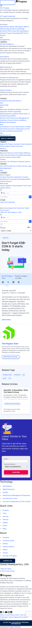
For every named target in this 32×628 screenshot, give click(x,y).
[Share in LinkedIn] (13, 282)
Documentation (10, 155)
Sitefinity (15, 114)
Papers (21, 153)
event (4, 378)
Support (3, 142)
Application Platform (7, 111)
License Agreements (15, 617)
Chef (7, 118)
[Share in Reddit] (19, 282)
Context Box (15, 31)
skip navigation (7, 2)
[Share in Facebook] (3, 282)
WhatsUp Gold (5, 122)
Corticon (26, 109)
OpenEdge (17, 111)
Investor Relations (6, 186)
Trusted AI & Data (6, 101)
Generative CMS (5, 31)
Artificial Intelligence (7, 44)
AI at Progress (4, 8)
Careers (2, 188)
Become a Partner (16, 166)
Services (3, 148)
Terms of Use (4, 615)
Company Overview (6, 177)
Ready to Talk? (17, 212)
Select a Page (6, 231)
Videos (2, 155)
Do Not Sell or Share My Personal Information (16, 623)
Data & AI (5, 238)
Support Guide (10, 146)
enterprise (17, 375)
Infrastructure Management (9, 77)
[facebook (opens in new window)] (1, 613)
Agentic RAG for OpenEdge (15, 29)
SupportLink (12, 208)
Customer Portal (19, 144)
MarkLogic (3, 109)
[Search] (1, 190)
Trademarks (18, 595)
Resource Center (13, 153)
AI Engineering (5, 39)
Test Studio (4, 129)
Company (4, 172)
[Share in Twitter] (8, 282)
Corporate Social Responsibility (19, 179)
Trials (4, 513)
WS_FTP (8, 135)
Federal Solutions (6, 90)
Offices (8, 188)
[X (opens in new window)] (4, 613)
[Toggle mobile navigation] (1, 224)
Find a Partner (5, 166)
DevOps (2, 118)
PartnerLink (20, 208)
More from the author (10, 356)
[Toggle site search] (1, 214)
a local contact (10, 571)
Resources (4, 151)
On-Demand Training (23, 161)
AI (1, 6)
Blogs (29, 155)
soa (10, 378)
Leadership (17, 177)
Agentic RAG (14, 27)
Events (2, 157)
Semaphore (11, 109)
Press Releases (17, 186)
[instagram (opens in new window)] (9, 613)
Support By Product (6, 144)
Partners (3, 164)
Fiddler (28, 127)
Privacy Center (14, 615)
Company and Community (12, 404)
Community (19, 146)
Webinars (27, 153)
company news (7, 375)
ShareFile (3, 116)
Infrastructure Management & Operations (16, 495)
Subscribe (16, 472)
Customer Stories (11, 157)
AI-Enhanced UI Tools (7, 127)
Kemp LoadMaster (20, 120)
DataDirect (19, 109)
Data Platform (4, 27)
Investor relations (8, 547)
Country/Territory (9, 464)
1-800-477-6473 (5, 212)
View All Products (8, 138)
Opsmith (3, 36)
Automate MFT (11, 132)
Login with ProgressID (7, 202)
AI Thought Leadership (7, 16)
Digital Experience (6, 67)
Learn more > (6, 319)
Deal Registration (5, 169)
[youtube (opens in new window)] (6, 613)
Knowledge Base (21, 155)
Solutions (4, 42)
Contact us (7, 561)
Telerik (21, 114)
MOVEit (13, 116)
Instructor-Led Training (7, 161)
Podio (8, 116)
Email (6, 459)
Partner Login (26, 166)
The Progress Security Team (12, 409)
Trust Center (27, 186)
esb (24, 375)
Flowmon (11, 120)
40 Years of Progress (10, 556)
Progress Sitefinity (14, 627)
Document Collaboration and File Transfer (17, 501)
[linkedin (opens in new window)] (11, 613)
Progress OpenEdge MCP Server (17, 33)
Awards (5, 543)
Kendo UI (27, 114)
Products (4, 98)
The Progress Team (10, 344)
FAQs (18, 157)
